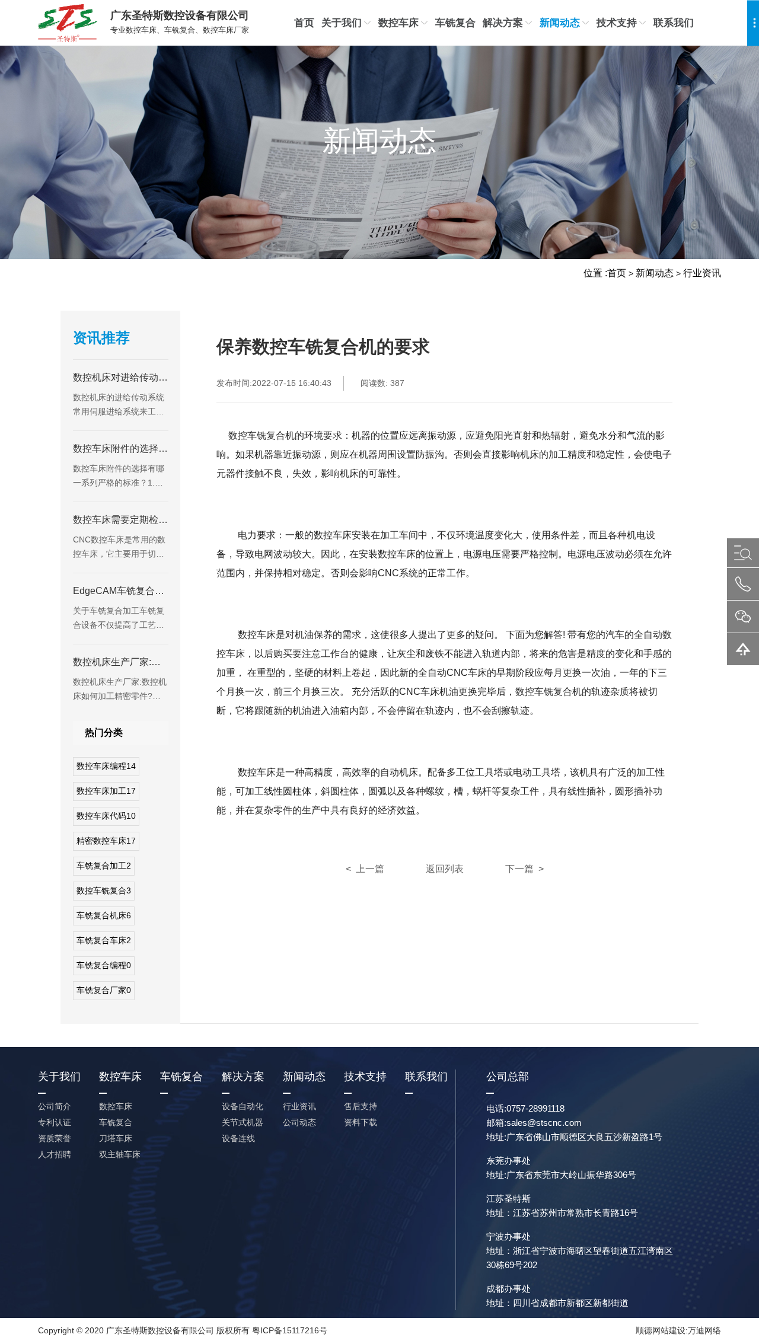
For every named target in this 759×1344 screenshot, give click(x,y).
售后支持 (360, 1106)
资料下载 (360, 1122)
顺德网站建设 (660, 1330)
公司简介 (54, 1106)
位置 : (595, 273)
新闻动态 (560, 22)
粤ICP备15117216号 (289, 1330)
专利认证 (54, 1122)
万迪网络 (704, 1330)
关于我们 (341, 22)
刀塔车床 (115, 1138)
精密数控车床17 (106, 840)
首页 (304, 22)
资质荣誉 (54, 1138)
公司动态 (299, 1122)
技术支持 (617, 22)
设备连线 (238, 1138)
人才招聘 (54, 1154)
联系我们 (673, 22)
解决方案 (503, 22)
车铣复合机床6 (103, 915)
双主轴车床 (120, 1154)
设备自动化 (242, 1106)
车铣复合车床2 (103, 940)
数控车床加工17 (106, 791)
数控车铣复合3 (103, 890)
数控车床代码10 (106, 816)
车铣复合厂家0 (103, 990)
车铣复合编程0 (103, 965)
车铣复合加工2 (103, 865)
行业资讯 (702, 273)
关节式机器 (242, 1122)
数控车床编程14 (106, 766)
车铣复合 (455, 22)
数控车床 (398, 22)
